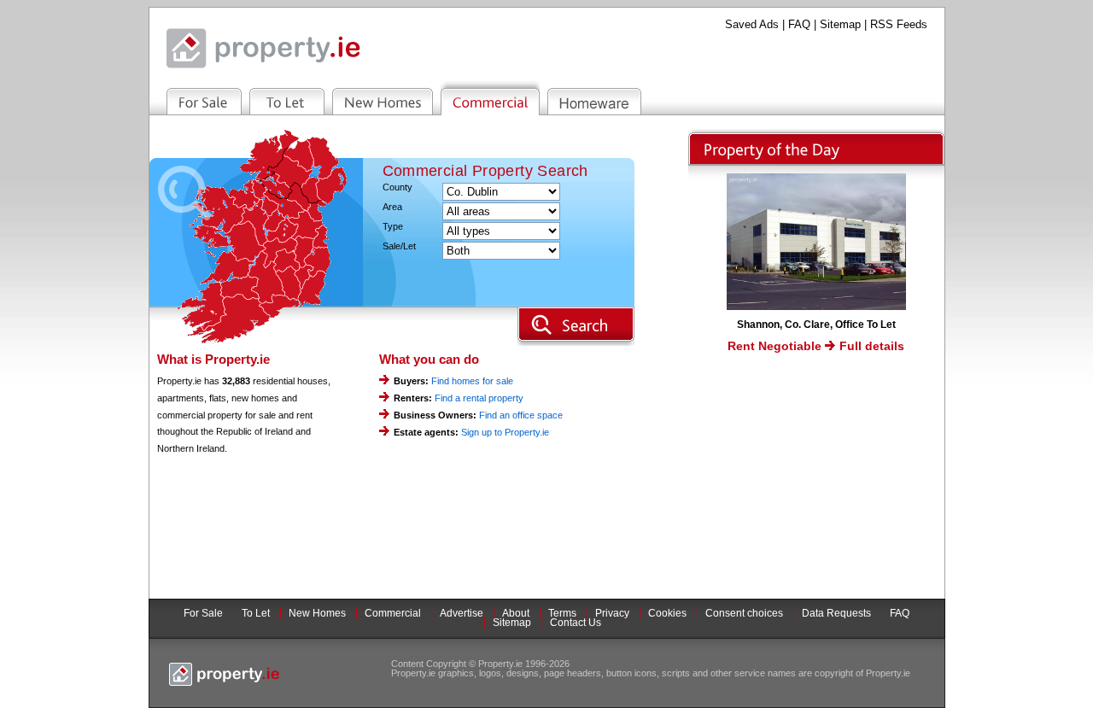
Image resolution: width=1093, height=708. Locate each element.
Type (393, 226)
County (397, 187)
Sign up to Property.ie (505, 432)
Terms (562, 613)
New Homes (317, 613)
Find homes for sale (472, 381)
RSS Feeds (898, 24)
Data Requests (836, 613)
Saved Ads (752, 24)
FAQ (799, 24)
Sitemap (840, 24)
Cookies (667, 613)
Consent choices (744, 613)
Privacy (612, 613)
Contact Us (575, 623)
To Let (256, 613)
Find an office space (521, 415)
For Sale (203, 613)
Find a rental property (479, 398)
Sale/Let (399, 246)
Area (392, 207)
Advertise (461, 613)
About (515, 613)
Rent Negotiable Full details (816, 346)
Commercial (393, 613)
